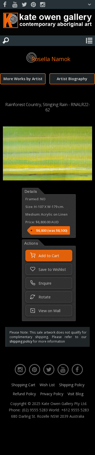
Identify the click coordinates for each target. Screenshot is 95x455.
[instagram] (42, 4)
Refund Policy (24, 393)
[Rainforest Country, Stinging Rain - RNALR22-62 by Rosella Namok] (47, 179)
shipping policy (21, 341)
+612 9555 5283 (75, 410)
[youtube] (14, 4)
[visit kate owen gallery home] (47, 21)
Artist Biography (72, 78)
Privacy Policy (51, 393)
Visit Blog (75, 393)
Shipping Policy (71, 384)
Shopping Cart (23, 384)
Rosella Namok (50, 59)
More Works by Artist (22, 78)
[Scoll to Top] (86, 446)
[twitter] (24, 4)
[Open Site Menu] (89, 41)
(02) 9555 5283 (35, 410)
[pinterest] (33, 4)
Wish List (47, 384)
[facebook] (5, 4)
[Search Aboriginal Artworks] (6, 41)
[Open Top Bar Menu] (89, 4)
